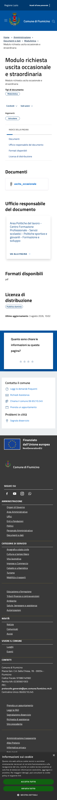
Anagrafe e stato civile (18, 549)
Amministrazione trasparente (21, 738)
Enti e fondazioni (15, 521)
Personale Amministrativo (20, 530)
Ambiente (11, 601)
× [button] (54, 755)
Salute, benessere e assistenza (22, 605)
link (19, 775)
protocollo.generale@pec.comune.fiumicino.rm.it (27, 688)
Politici (10, 526)
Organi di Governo (16, 507)
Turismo (11, 572)
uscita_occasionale (25, 184)
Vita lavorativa (14, 558)
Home (6, 37)
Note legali (12, 752)
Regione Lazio (11, 5)
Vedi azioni (25, 105)
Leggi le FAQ (13, 710)
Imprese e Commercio (17, 563)
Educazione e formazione (19, 591)
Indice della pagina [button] (18, 129)
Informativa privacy (16, 747)
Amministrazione (22, 37)
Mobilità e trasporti (16, 577)
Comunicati (12, 629)
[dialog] (28, 776)
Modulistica (30, 41)
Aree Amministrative (17, 512)
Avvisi (10, 633)
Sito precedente (14, 724)
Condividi (10, 105)
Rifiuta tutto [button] (28, 788)
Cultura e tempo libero (18, 554)
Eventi (10, 651)
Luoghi (10, 647)
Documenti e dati (12, 41)
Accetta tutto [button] (28, 781)
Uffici (9, 516)
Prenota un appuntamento (20, 705)
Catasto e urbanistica (17, 568)
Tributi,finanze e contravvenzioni (23, 596)
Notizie (10, 624)
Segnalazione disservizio (19, 714)
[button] (28, 795)
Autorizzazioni (14, 610)
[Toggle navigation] (6, 20)
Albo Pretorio (13, 743)
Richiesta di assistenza (18, 719)
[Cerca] (53, 21)
